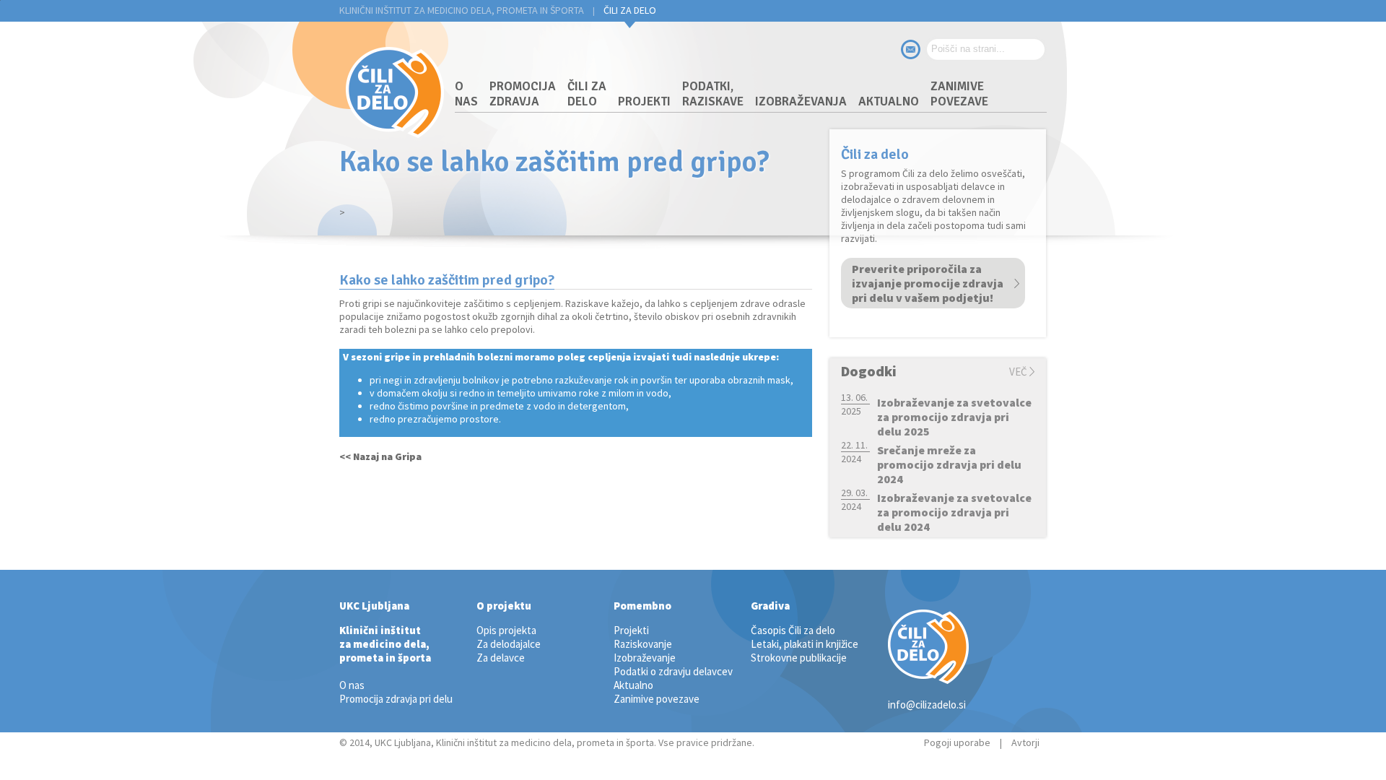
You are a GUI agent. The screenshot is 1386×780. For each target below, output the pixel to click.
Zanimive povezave (959, 94)
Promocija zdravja (522, 94)
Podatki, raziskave (713, 94)
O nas (466, 94)
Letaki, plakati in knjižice (804, 644)
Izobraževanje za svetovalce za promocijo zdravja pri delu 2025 (954, 416)
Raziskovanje (643, 644)
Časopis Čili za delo (793, 630)
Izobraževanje (645, 657)
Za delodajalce (508, 644)
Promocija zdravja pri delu (396, 699)
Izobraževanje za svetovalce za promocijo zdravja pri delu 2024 (954, 512)
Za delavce (500, 657)
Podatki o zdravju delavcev (673, 671)
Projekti (644, 101)
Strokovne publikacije (799, 657)
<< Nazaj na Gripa (380, 456)
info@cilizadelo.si (927, 704)
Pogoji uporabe (957, 742)
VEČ (1018, 371)
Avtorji (1025, 742)
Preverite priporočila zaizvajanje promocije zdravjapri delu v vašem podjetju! (927, 283)
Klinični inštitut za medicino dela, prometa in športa (461, 10)
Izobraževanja (801, 101)
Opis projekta (506, 630)
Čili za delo (629, 10)
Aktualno (888, 101)
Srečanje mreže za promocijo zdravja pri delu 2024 (949, 464)
